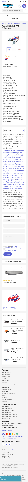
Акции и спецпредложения (8, 393)
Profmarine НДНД (15, 177)
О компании (5, 391)
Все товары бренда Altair (9, 309)
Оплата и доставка (7, 15)
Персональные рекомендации (12, 261)
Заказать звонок (7, 430)
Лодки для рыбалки (7, 408)
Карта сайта (5, 382)
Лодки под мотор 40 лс (13, 168)
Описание (7, 130)
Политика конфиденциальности (10, 467)
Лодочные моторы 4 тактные (9, 416)
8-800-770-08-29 (20, 6)
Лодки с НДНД (5, 380)
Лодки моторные (6, 372)
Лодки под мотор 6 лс (11, 172)
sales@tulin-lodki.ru (11, 450)
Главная (4, 23)
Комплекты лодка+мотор (8, 384)
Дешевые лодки (6, 418)
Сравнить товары (6, 389)
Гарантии (4, 401)
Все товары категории (9, 307)
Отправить (7, 254)
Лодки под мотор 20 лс (12, 161)
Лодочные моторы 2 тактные (9, 414)
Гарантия (16, 15)
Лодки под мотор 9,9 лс (14, 175)
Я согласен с (11, 247)
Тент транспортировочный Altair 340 (10, 283)
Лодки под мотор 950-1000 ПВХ (12, 188)
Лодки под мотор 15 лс (12, 157)
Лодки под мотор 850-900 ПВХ (12, 186)
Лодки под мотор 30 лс (12, 165)
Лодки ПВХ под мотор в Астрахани (17, 23)
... (21, 15)
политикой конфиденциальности (11, 247)
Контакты (4, 397)
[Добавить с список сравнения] (21, 267)
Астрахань (5, 1)
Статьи (4, 395)
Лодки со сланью (6, 412)
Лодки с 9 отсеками (9, 150)
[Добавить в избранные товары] (24, 267)
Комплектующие (6, 376)
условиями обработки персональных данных (14, 249)
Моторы (4, 378)
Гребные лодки (6, 374)
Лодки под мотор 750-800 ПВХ (15, 184)
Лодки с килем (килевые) (8, 410)
